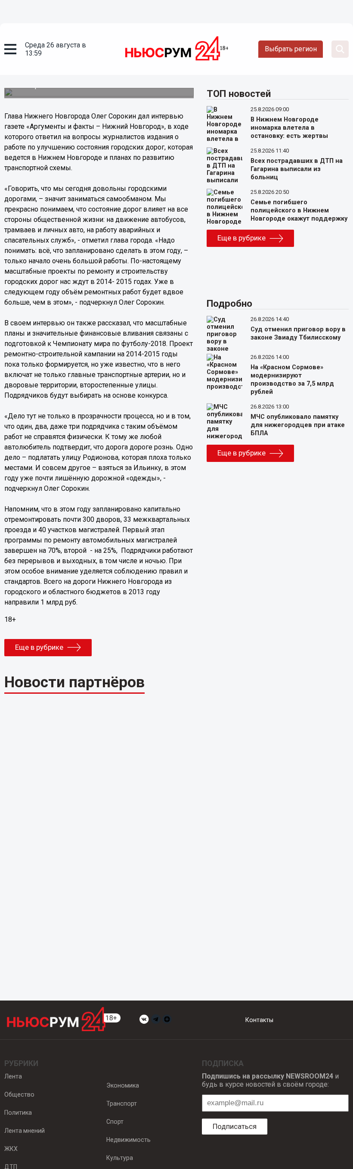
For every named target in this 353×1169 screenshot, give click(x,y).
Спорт (115, 1121)
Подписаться (235, 1126)
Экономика (122, 1085)
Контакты (259, 1019)
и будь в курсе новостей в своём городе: (270, 1080)
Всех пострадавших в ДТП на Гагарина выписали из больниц (297, 169)
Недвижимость (128, 1139)
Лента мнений (24, 1130)
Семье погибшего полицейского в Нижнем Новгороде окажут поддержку (299, 210)
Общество (19, 1094)
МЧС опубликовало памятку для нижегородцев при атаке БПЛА (298, 425)
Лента (13, 1076)
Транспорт (121, 1103)
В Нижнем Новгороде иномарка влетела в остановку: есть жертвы (289, 128)
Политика (18, 1112)
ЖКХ (11, 1148)
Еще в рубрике (39, 647)
